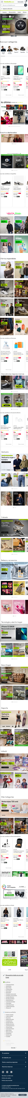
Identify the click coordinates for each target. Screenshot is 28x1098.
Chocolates (8, 1003)
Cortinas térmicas (10, 1025)
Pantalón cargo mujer (11, 994)
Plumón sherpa (9, 1022)
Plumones (8, 1017)
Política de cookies (6, 1078)
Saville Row (8, 986)
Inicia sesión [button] (20, 1)
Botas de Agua (9, 1031)
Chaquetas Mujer (10, 984)
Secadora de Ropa (10, 998)
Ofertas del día (12, 12)
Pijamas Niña (9, 989)
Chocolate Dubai (10, 1004)
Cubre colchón (9, 1016)
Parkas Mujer (9, 1027)
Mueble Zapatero (10, 1043)
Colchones (8, 1044)
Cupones (5, 12)
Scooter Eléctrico (10, 997)
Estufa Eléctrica (9, 1000)
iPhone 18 (8, 1008)
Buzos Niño (8, 987)
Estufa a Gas (9, 1034)
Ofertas (24, 12)
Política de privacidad (7, 1080)
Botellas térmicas (10, 1024)
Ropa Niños (8, 990)
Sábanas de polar (10, 1019)
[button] (14, 5)
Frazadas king (9, 1020)
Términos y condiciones (7, 1075)
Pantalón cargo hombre (11, 995)
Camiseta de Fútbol (10, 1001)
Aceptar (22, 1094)
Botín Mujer (9, 1030)
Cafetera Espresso (10, 1006)
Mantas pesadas (9, 1014)
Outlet (19, 12)
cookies (8, 1096)
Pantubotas (8, 1033)
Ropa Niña (8, 992)
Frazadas (8, 1036)
